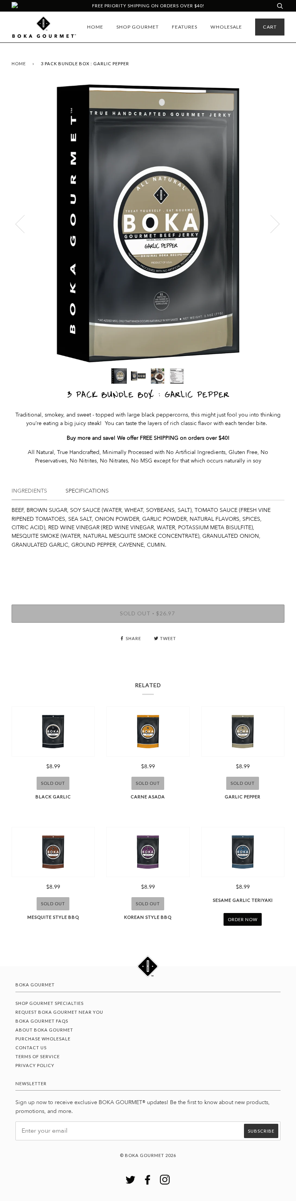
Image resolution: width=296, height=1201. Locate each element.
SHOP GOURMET (137, 27)
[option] (148, 224)
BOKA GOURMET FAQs (41, 1020)
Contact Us (31, 1047)
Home (19, 63)
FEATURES (184, 27)
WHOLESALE (226, 27)
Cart (270, 27)
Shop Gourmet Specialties (49, 1003)
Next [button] (270, 223)
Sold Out (53, 783)
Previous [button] (25, 223)
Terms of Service (37, 1056)
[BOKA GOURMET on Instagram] (165, 1181)
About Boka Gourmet (44, 1029)
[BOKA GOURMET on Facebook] (148, 1181)
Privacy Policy (34, 1065)
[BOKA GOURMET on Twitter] (131, 1181)
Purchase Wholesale (43, 1038)
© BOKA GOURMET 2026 (148, 1155)
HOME (95, 27)
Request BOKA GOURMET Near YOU (59, 1012)
